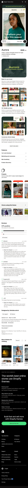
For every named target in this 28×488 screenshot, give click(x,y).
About (15, 454)
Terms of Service (5, 472)
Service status (17, 461)
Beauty (3, 441)
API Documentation (6, 457)
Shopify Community (6, 459)
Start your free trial (14, 423)
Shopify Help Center (6, 454)
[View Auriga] (18, 189)
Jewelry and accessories (7, 443)
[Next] (25, 205)
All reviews (4, 237)
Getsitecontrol (6, 55)
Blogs (3, 461)
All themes (12, 314)
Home (3, 446)
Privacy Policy (5, 475)
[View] (7, 212)
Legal (15, 459)
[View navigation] (25, 2)
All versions (10, 322)
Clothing (3, 439)
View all (17, 340)
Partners (16, 457)
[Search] (22, 2)
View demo (19, 41)
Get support (5, 314)
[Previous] (22, 205)
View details (4, 322)
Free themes (17, 441)
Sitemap (3, 482)
